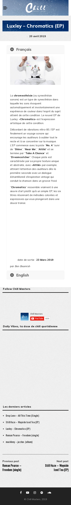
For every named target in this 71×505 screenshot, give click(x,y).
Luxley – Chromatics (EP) (18, 428)
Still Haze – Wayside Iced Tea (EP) (22, 422)
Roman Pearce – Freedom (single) (22, 435)
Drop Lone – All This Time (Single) (22, 415)
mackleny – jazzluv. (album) (19, 442)
